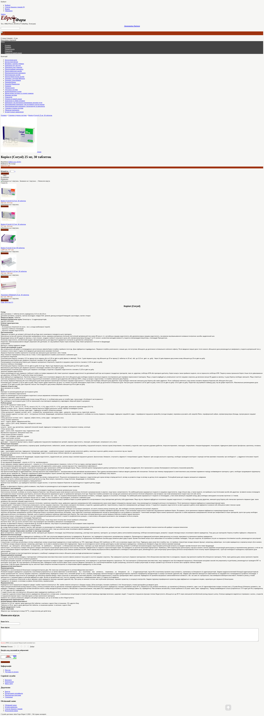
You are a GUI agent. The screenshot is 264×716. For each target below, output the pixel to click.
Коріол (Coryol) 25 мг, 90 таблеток (13, 248)
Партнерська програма (13, 695)
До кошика (4, 206)
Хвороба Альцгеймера (13, 80)
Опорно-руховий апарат (13, 53)
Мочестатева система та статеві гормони (19, 93)
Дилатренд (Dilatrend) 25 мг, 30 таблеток (15, 295)
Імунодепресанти (11, 60)
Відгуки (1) (9, 302)
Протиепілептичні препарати (15, 73)
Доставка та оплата (11, 672)
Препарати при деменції (13, 67)
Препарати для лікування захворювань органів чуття (23, 102)
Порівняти (4, 179)
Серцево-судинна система (14, 108)
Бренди (7, 691)
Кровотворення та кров (13, 91)
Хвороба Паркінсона (12, 84)
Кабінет (7, 5)
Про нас (8, 670)
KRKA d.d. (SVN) (14, 162)
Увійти (3, 14)
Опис (3, 302)
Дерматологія (9, 49)
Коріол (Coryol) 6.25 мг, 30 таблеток (13, 201)
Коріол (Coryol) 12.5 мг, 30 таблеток (13, 224)
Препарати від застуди (13, 65)
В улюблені (5, 177)
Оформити (8, 11)
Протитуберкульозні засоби (14, 77)
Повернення (9, 682)
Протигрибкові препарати (14, 69)
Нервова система (11, 95)
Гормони (8, 47)
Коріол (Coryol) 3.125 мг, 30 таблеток (14, 271)
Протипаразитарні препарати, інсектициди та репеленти (25, 106)
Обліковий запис (11, 705)
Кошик (7, 9)
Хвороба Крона (10, 82)
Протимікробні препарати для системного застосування (24, 104)
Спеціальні (9, 697)
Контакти (8, 680)
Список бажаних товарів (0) (15, 7)
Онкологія (8, 51)
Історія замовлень (11, 707)
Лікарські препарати (12, 110)
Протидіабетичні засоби (13, 71)
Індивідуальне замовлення (14, 112)
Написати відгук (44, 181)
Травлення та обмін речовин (15, 101)
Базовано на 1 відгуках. (28, 181)
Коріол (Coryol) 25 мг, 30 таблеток (40, 115)
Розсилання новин (11, 711)
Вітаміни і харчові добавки (14, 64)
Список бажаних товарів (13, 709)
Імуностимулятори (11, 62)
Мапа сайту (9, 683)
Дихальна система (11, 89)
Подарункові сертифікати (14, 693)
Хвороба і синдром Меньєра (15, 78)
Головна (4, 115)
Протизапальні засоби (12, 75)
